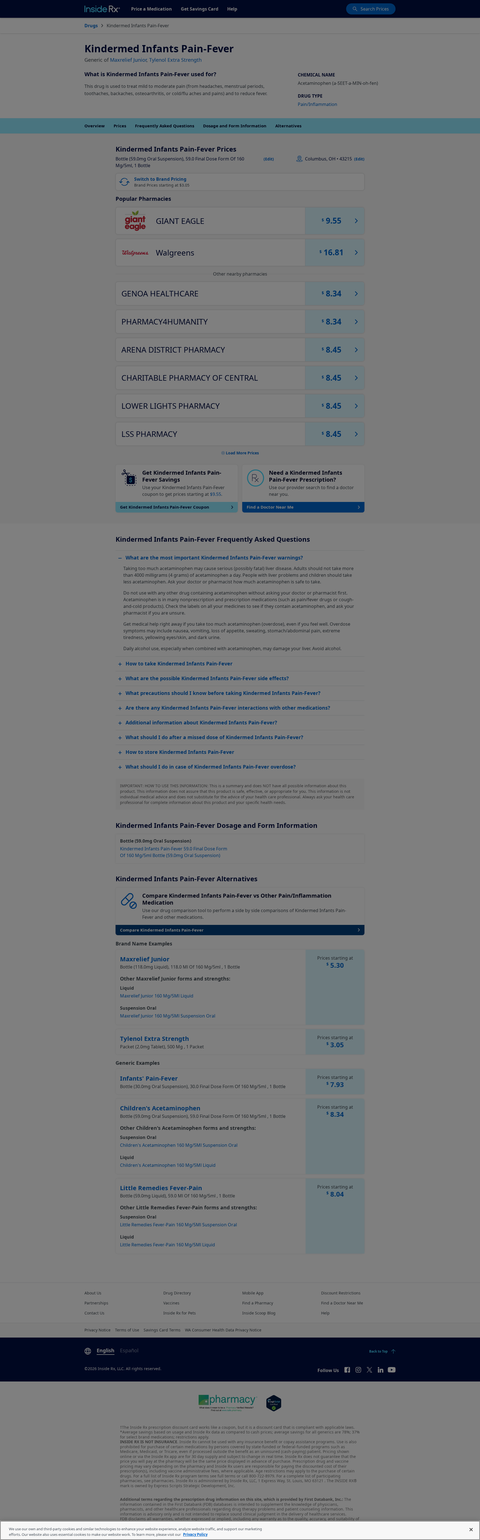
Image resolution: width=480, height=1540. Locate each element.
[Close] (471, 1530)
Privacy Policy (195, 1534)
